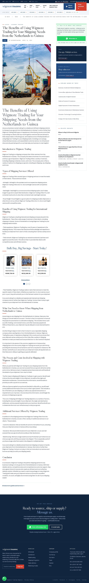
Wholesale (31, 552)
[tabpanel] (10, 265)
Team (50, 560)
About (31, 6)
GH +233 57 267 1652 (76, 564)
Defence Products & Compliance (66, 101)
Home (25, 6)
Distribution (31, 554)
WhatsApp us (70, 6)
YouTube (84, 579)
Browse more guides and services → (13, 485)
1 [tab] (24, 284)
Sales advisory (32, 563)
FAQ (50, 565)
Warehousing (31, 557)
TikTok (78, 579)
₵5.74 (72, 12)
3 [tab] (29, 284)
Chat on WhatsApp (62, 1)
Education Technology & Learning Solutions (69, 114)
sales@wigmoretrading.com (78, 1)
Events (44, 6)
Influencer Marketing (53, 6)
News (16, 16)
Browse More (25, 280)
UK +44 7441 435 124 (76, 567)
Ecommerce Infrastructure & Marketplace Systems (71, 110)
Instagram (72, 579)
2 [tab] (27, 284)
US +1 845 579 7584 (75, 570)
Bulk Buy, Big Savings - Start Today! (27, 248)
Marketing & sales (33, 565)
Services (38, 6)
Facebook (62, 579)
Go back (7, 16)
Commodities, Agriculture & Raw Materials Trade (70, 92)
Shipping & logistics (33, 560)
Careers (51, 563)
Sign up (20, 566)
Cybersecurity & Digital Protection (67, 96)
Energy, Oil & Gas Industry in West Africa (68, 119)
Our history (52, 554)
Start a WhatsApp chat (39, 527)
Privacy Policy (29, 579)
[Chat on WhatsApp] (4, 579)
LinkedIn (55, 579)
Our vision (51, 557)
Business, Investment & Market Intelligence (69, 87)
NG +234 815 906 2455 (76, 561)
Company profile (53, 552)
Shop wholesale (81, 6)
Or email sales (55, 527)
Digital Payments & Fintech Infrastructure (68, 105)
